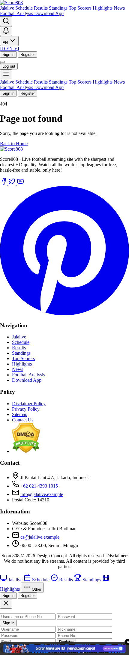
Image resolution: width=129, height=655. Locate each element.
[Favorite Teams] (6, 31)
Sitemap (19, 414)
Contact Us (22, 419)
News (119, 8)
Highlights (103, 8)
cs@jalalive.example (39, 537)
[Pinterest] (64, 313)
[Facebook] (4, 183)
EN (5, 43)
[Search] (6, 21)
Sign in (8, 54)
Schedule (24, 8)
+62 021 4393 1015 (39, 485)
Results (41, 8)
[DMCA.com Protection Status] (26, 451)
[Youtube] (20, 183)
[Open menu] (6, 74)
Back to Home (14, 143)
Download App (49, 13)
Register (27, 54)
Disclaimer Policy (29, 403)
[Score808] (11, 2)
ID (3, 48)
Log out (8, 66)
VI (16, 48)
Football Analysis (17, 13)
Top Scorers (81, 8)
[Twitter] (12, 183)
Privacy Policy (26, 409)
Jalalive (7, 8)
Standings (59, 8)
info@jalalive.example (41, 494)
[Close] (6, 604)
